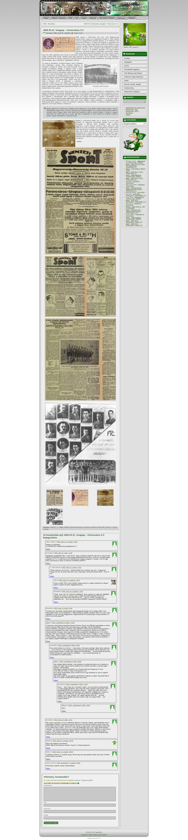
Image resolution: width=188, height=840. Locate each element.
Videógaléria (128, 62)
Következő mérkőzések (133, 182)
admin (48, 623)
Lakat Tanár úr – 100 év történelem (135, 207)
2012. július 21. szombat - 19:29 (63, 741)
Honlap (46, 815)
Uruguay (46, 529)
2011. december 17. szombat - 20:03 (68, 763)
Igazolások (129, 113)
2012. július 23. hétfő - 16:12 (63, 720)
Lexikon (126, 66)
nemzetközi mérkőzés (90, 527)
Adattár (46, 18)
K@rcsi (64, 705)
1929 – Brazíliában (49, 24)
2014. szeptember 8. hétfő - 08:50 (70, 661)
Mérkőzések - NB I (132, 109)
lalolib (81, 33)
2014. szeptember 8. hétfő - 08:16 (69, 645)
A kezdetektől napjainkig (131, 69)
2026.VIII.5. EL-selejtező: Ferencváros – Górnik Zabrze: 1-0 (133, 211)
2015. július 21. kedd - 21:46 (63, 608)
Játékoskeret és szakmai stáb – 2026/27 (135, 161)
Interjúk (83, 18)
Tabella (128, 114)
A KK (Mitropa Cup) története (133, 73)
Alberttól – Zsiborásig (58, 18)
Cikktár (126, 80)
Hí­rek (70, 18)
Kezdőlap (127, 58)
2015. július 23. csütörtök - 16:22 (69, 580)
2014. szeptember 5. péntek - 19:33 (63, 623)
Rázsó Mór (101, 527)
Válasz (48, 549)
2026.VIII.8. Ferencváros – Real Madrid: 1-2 (136, 194)
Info (77, 18)
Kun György (141, 192)
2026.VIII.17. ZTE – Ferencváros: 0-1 (135, 172)
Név (45, 802)
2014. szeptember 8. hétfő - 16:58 (79, 705)
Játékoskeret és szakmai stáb (135, 107)
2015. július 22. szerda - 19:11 (71, 567)
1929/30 (52, 527)
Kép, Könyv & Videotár (107, 18)
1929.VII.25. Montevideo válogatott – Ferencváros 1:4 (101, 24)
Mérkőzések (121, 18)
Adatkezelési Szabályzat (132, 91)
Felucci (128, 206)
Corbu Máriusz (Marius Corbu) (135, 169)
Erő (93, 832)
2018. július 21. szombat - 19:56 (67, 542)
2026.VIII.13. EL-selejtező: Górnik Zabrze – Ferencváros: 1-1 (134, 189)
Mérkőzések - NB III (132, 111)
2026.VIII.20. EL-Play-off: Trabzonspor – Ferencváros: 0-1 (135, 165)
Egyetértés (98, 832)
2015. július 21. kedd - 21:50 (63, 553)
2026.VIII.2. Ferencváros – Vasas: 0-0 (134, 221)
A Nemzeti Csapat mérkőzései (133, 77)
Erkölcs (88, 832)
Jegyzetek (93, 18)
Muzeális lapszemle (76, 527)
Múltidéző (132, 18)
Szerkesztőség (128, 88)
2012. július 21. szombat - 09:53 (63, 752)
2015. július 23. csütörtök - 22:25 (72, 591)
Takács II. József (111, 527)
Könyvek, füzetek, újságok (132, 84)
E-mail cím (47, 809)
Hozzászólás (48, 785)
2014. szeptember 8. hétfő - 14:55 (76, 684)
